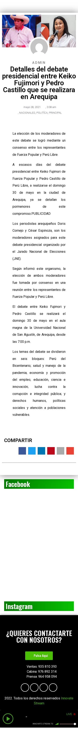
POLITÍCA (42, 112)
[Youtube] (34, 687)
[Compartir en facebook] (22, 451)
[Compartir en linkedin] (41, 451)
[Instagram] (44, 687)
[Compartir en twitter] (32, 451)
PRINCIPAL (55, 112)
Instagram (19, 606)
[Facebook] (25, 687)
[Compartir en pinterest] (51, 451)
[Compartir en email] (70, 451)
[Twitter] (53, 687)
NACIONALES (27, 112)
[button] (39, 655)
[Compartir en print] (60, 451)
